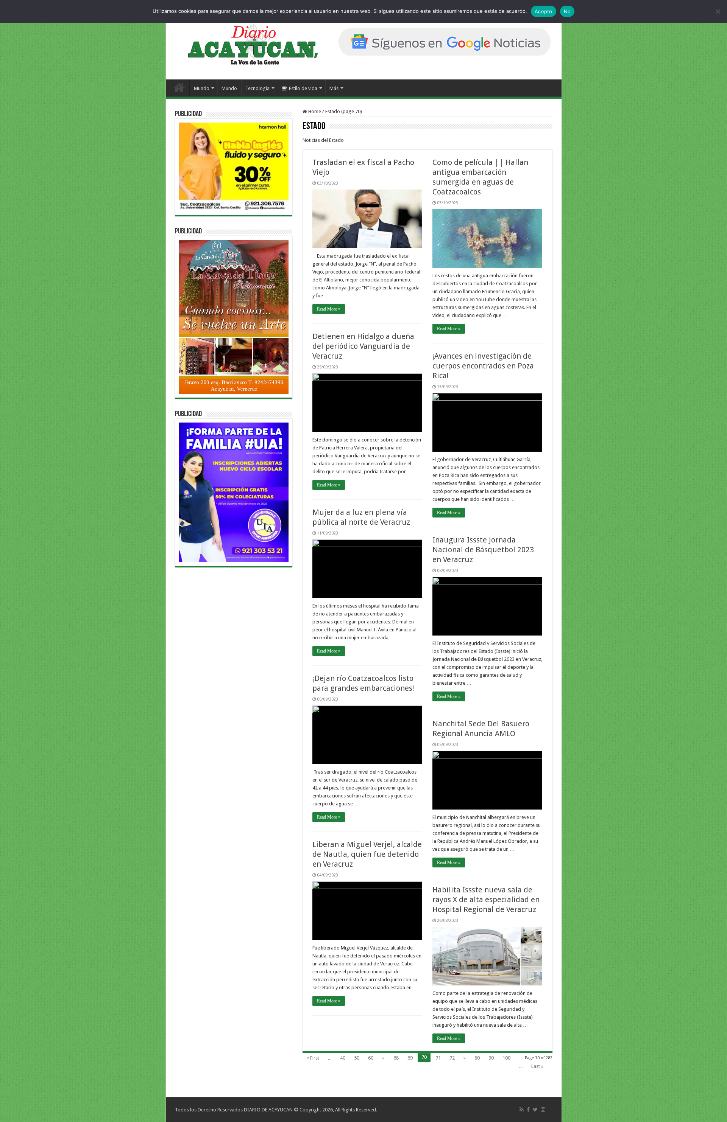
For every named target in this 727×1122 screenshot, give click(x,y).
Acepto (543, 11)
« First (312, 1058)
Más (334, 88)
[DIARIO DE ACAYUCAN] (247, 45)
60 (370, 1058)
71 (438, 1058)
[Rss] (521, 1109)
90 (491, 1058)
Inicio (179, 87)
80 (477, 1058)
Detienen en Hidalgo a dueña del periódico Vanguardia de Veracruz (363, 346)
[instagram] (543, 1109)
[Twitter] (535, 1109)
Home (314, 111)
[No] (717, 11)
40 (342, 1058)
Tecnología (257, 88)
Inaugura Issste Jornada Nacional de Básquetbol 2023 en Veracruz (483, 549)
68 (396, 1058)
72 (452, 1058)
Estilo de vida (303, 88)
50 (356, 1058)
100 (506, 1058)
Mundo (201, 88)
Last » (537, 1066)
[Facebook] (528, 1109)
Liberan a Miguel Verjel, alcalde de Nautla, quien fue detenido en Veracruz (367, 854)
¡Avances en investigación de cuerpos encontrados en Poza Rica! (483, 365)
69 (410, 1058)
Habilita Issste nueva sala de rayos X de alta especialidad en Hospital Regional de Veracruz (486, 899)
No (567, 11)
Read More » (328, 309)
